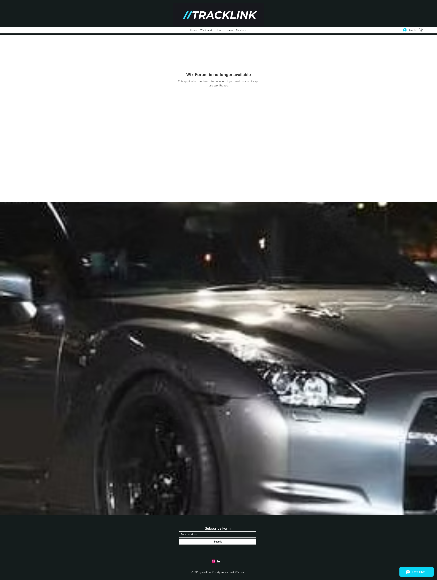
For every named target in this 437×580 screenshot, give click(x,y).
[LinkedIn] (218, 561)
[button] (421, 30)
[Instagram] (213, 561)
